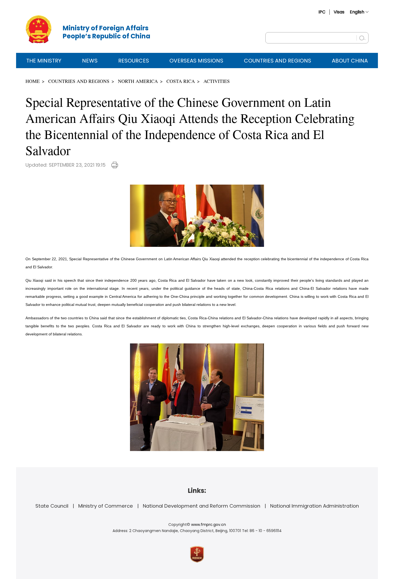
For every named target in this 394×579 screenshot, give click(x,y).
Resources (133, 60)
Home (32, 81)
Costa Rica (180, 81)
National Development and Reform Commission (201, 506)
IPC (321, 12)
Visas (339, 12)
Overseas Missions (196, 60)
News (90, 60)
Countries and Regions (277, 60)
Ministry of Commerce (105, 506)
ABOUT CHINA (350, 60)
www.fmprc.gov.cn (208, 524)
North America (138, 81)
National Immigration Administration (314, 506)
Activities (216, 81)
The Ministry (43, 60)
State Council (51, 506)
